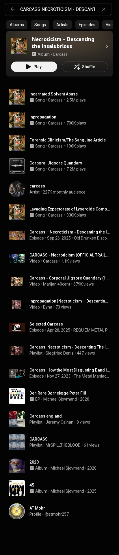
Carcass (55, 100)
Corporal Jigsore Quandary (55, 163)
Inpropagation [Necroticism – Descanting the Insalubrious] (70, 301)
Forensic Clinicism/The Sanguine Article (67, 140)
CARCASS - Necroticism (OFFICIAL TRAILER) (70, 255)
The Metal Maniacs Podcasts (92, 376)
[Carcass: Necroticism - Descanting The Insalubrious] (61, 350)
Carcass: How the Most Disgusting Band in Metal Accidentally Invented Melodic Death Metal (70, 370)
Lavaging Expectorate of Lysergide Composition (70, 209)
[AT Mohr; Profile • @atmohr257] (61, 511)
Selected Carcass (46, 324)
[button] (19, 46)
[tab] (16, 24)
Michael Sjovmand (60, 399)
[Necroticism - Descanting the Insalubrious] (19, 46)
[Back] (12, 9)
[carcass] (61, 189)
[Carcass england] (61, 419)
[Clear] (103, 9)
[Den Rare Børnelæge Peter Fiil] (61, 396)
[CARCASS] (61, 442)
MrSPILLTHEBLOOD (63, 445)
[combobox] (65, 9)
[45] (61, 488)
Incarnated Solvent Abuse (53, 94)
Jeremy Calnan (59, 422)
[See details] (106, 46)
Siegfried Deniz (60, 353)
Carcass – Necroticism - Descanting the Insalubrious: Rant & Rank (70, 232)
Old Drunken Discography (92, 238)
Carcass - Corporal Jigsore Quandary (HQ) (70, 278)
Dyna (47, 307)
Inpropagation (42, 117)
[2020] (61, 465)
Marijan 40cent (56, 284)
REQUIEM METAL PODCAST (92, 330)
